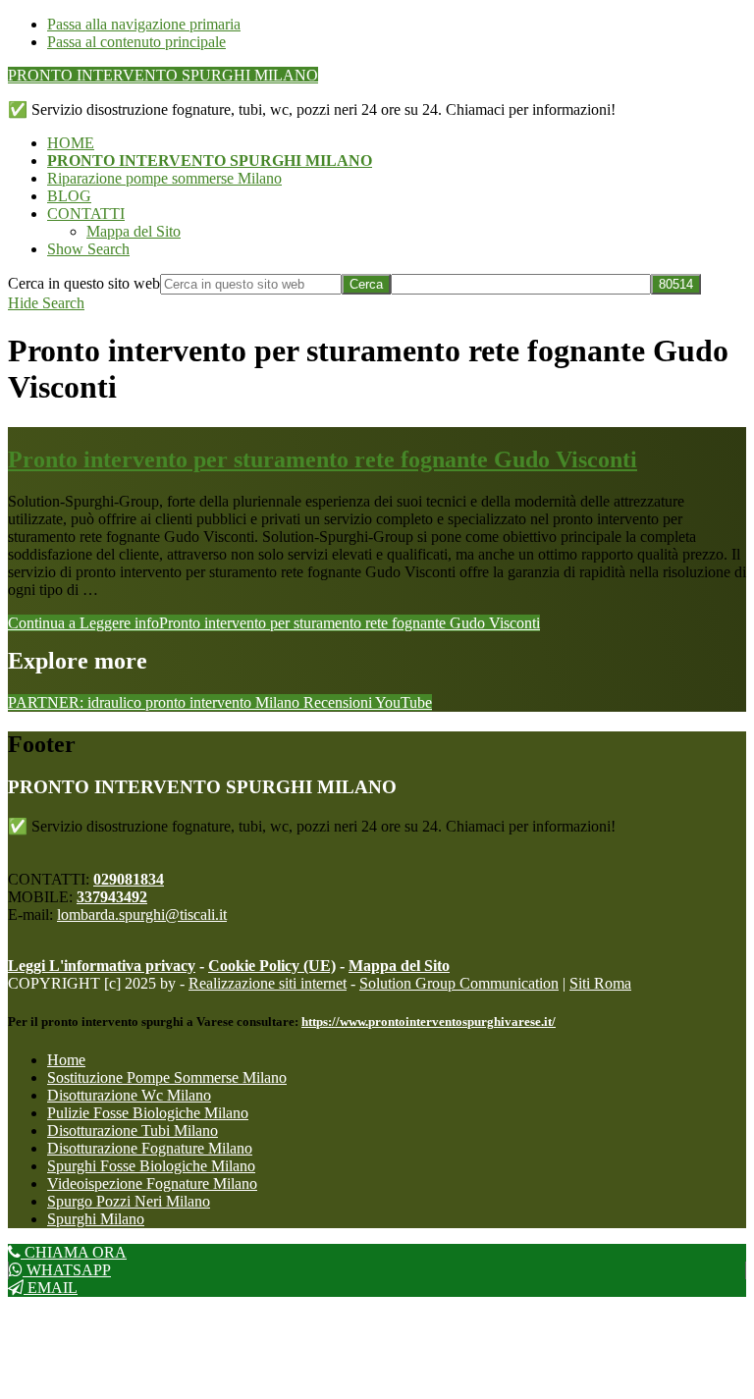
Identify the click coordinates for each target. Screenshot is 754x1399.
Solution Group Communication (459, 983)
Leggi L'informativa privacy (101, 965)
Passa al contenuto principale (136, 41)
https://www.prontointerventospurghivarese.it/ (428, 1021)
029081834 (128, 879)
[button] (88, 249)
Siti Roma (600, 983)
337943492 (112, 896)
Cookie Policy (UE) (272, 965)
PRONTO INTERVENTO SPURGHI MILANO (163, 75)
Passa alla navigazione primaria (144, 24)
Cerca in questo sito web (84, 283)
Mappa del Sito (399, 965)
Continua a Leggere (274, 623)
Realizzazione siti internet (267, 983)
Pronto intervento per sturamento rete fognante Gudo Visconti (322, 459)
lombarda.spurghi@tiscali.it (142, 914)
